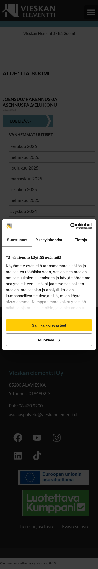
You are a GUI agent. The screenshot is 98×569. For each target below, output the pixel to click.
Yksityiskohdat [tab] (49, 240)
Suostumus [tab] (17, 240)
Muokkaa (46, 340)
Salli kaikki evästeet (49, 325)
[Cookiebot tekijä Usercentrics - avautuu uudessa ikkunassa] (70, 226)
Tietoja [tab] (81, 240)
